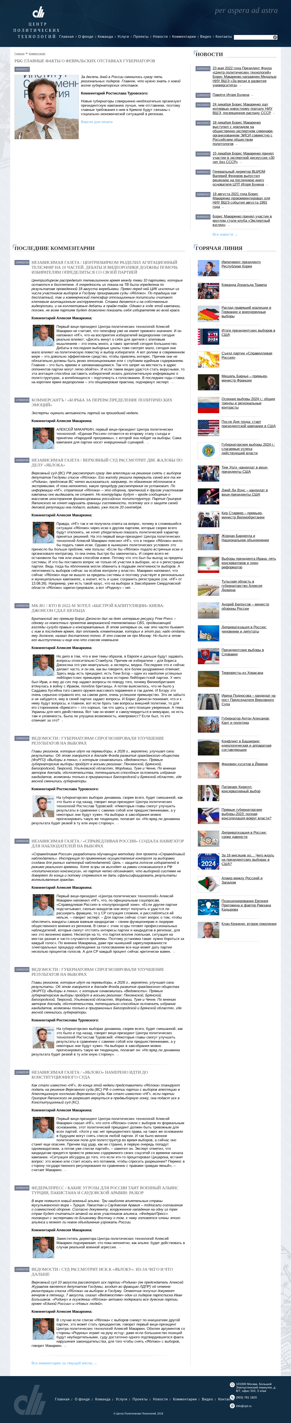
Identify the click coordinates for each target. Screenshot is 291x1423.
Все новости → (225, 234)
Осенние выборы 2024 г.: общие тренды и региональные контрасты (248, 403)
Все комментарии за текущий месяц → (64, 1363)
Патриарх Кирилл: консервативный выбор (241, 789)
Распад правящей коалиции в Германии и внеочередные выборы (246, 312)
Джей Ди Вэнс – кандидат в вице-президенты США (245, 492)
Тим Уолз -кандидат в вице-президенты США (245, 469)
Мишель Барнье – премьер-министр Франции (245, 378)
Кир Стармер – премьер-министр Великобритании (243, 515)
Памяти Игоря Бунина (231, 95)
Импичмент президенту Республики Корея (241, 264)
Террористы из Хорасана (242, 673)
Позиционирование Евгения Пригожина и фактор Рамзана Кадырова (246, 905)
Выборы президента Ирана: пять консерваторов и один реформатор (249, 563)
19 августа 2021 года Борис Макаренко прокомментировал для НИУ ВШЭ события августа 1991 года (241, 200)
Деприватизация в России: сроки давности (244, 835)
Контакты (224, 36)
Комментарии (184, 36)
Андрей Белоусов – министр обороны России (245, 606)
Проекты (141, 36)
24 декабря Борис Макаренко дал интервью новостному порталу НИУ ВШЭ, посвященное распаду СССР (242, 108)
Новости (160, 36)
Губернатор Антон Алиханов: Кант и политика (246, 720)
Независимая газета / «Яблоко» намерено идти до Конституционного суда (90, 1074)
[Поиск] (275, 38)
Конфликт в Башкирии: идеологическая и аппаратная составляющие (246, 745)
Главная (66, 36)
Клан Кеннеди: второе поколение (249, 924)
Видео (205, 36)
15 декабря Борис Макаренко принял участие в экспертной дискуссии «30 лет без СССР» (243, 157)
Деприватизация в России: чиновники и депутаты (244, 629)
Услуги (123, 36)
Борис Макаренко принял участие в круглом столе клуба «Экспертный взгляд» (242, 220)
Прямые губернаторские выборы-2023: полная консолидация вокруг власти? (246, 814)
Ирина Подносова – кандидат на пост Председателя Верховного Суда (248, 700)
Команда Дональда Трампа (244, 285)
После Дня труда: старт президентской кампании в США (249, 424)
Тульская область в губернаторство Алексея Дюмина (242, 585)
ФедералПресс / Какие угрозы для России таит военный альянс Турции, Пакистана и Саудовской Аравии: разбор (105, 1190)
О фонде (86, 36)
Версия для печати (97, 122)
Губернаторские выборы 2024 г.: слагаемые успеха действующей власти (248, 449)
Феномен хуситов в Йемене (245, 764)
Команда (105, 36)
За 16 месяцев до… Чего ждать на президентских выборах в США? (248, 859)
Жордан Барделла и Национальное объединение (245, 538)
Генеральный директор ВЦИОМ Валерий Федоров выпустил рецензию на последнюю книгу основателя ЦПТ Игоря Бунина (239, 178)
